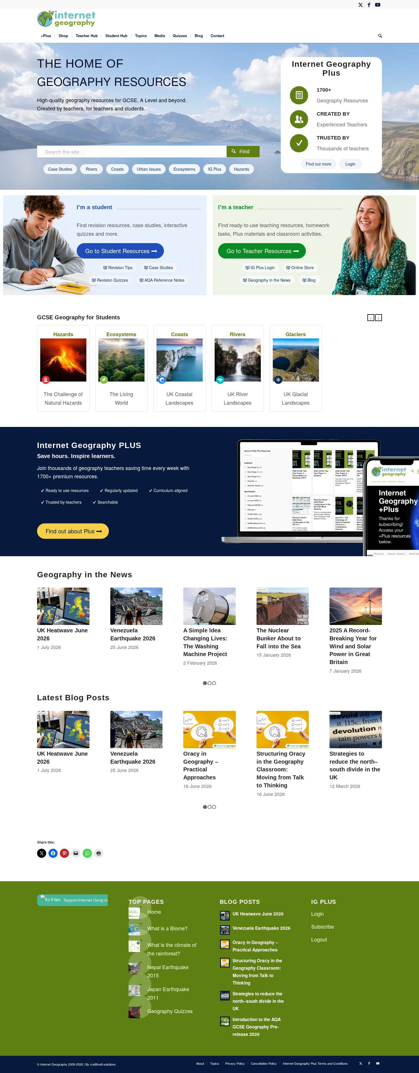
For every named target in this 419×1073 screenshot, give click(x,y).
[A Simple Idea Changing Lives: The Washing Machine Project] (209, 606)
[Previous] (370, 317)
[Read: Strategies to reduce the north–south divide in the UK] (225, 996)
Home (154, 911)
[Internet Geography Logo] (67, 19)
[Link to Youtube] (377, 4)
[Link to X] (360, 4)
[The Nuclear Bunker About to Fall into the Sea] (283, 606)
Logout (319, 939)
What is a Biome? (167, 928)
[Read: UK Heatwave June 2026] (225, 916)
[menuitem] (46, 36)
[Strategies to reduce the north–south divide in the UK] (355, 729)
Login (317, 913)
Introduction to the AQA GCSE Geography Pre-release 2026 (257, 1026)
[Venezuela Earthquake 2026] (136, 606)
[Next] (378, 317)
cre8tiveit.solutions (103, 1064)
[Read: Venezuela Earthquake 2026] (225, 930)
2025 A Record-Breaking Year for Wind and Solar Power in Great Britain (353, 646)
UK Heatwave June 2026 (258, 914)
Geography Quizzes (170, 1010)
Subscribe (322, 926)
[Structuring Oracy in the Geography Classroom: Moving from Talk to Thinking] (283, 729)
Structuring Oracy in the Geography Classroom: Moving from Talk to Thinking (281, 769)
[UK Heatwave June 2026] (63, 606)
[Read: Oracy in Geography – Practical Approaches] (225, 944)
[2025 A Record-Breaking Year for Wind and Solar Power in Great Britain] (355, 606)
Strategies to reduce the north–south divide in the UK (258, 1001)
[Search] (378, 36)
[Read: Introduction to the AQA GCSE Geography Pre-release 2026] (225, 1021)
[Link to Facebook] (369, 4)
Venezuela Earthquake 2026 (261, 928)
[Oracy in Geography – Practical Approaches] (209, 729)
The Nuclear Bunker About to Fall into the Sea (279, 638)
